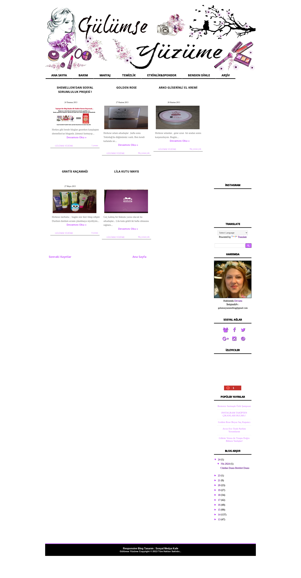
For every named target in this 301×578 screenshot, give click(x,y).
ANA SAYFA (59, 75)
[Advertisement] (232, 132)
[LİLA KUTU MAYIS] (126, 213)
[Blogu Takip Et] (225, 330)
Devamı (238, 300)
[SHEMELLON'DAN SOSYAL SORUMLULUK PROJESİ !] (74, 125)
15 (219, 509)
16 (219, 504)
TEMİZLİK (128, 75)
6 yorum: (95, 233)
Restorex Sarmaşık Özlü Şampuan (234, 406)
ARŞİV (226, 75)
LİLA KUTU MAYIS (126, 171)
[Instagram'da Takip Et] (234, 339)
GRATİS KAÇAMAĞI (75, 171)
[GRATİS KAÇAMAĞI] (74, 213)
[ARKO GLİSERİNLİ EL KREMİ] (177, 129)
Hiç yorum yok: (144, 153)
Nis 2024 (225, 463)
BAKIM (83, 75)
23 (219, 475)
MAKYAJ (104, 75)
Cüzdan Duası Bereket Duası (234, 468)
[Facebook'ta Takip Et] (234, 330)
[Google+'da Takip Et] (225, 339)
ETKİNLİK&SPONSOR (161, 75)
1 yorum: (95, 145)
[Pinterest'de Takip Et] (243, 339)
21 (219, 480)
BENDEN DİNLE (199, 75)
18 (219, 494)
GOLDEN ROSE (126, 87)
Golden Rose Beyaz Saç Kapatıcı (234, 422)
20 (219, 485)
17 (219, 499)
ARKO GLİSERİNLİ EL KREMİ (178, 87)
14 (219, 514)
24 (219, 459)
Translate (242, 237)
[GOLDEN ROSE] (126, 129)
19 (219, 490)
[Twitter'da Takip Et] (243, 330)
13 (219, 519)
